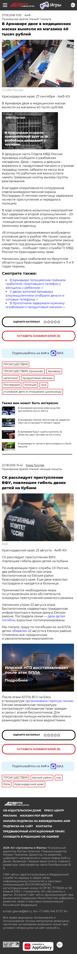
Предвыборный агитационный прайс (34, 831)
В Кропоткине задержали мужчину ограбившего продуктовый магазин (35, 305)
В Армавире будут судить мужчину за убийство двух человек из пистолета (40, 433)
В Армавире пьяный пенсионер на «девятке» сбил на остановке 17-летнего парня (44, 421)
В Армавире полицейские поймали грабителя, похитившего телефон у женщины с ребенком (36, 284)
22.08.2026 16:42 (12, 465)
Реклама (10, 815)
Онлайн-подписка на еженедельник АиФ (36, 821)
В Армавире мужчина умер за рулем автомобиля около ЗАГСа (39, 409)
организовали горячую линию (49, 701)
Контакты (44, 826)
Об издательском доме (22, 810)
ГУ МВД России (12, 89)
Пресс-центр (54, 810)
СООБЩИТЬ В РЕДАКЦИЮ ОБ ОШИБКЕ (31, 836)
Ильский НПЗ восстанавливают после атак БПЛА (37, 670)
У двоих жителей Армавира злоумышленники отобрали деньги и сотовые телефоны (35, 295)
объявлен (20, 631)
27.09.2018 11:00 (11, 15)
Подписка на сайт (18, 826)
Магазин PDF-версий (36, 815)
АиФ (5, 543)
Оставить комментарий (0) (38, 336)
